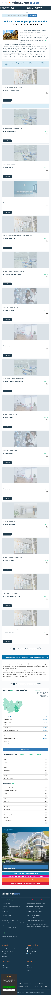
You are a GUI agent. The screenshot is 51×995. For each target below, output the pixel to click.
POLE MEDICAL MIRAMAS (8, 830)
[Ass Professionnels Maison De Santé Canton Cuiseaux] (25, 224)
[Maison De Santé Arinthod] (25, 510)
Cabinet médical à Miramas (10, 862)
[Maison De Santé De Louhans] (25, 296)
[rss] (10, 3)
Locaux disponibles (30, 8)
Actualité (18, 7)
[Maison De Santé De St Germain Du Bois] (25, 260)
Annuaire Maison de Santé (4, 8)
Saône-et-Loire (25, 773)
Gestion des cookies (39, 992)
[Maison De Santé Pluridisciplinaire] (25, 546)
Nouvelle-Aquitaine (25, 814)
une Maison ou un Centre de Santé (36, 924)
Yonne (25, 775)
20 (37, 648)
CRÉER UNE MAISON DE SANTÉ (25, 880)
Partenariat (29, 967)
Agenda (24, 7)
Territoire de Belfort (25, 778)
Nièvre (25, 767)
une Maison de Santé (33, 915)
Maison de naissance (7, 917)
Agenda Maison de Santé (8, 951)
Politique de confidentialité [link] (8, 992)
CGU (3, 965)
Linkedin (31, 953)
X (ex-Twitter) (32, 951)
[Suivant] (39, 649)
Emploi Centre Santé (38, 8)
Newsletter (4, 956)
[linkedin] (7, 3)
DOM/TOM (25, 801)
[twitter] (5, 3)
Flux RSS (4, 953)
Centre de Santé (6, 908)
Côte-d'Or (25, 759)
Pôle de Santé (5, 911)
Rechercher (32, 15)
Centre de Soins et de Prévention (10, 920)
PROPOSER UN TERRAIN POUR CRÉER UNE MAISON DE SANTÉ (25, 883)
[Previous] (11, 649)
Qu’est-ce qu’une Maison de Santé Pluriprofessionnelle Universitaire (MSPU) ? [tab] (24, 657)
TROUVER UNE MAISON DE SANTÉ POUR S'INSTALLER (25, 873)
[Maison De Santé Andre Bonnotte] (25, 189)
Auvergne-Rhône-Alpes (25, 787)
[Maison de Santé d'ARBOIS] (25, 439)
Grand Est (25, 804)
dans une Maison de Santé (35, 920)
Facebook (31, 948)
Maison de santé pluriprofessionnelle (11, 906)
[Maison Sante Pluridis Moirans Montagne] (25, 367)
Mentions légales (6, 967)
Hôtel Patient (12, 8)
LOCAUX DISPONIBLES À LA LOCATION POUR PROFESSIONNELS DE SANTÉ (25, 876)
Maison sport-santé (6, 915)
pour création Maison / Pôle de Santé (37, 926)
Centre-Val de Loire (25, 796)
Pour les (7, 900)
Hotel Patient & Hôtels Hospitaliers (10, 927)
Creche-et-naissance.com (41, 983)
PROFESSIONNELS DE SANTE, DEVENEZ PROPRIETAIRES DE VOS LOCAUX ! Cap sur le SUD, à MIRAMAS (13, 867)
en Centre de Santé (33, 908)
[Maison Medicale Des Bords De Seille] (25, 117)
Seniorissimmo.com (23, 986)
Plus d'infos (7, 100)
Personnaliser (9, 989)
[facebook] (3, 3)
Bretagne (25, 793)
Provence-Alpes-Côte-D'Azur (25, 823)
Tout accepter (8, 987)
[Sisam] (25, 475)
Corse (25, 798)
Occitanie (25, 817)
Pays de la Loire (25, 820)
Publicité (28, 970)
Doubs (25, 762)
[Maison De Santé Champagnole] (25, 332)
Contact (28, 965)
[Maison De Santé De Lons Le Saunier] (25, 76)
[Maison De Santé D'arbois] (25, 403)
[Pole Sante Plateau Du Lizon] (25, 582)
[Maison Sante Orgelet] (25, 153)
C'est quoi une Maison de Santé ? (10, 936)
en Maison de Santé (35, 903)
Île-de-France (25, 809)
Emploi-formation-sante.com (25, 983)
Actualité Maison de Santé (8, 948)
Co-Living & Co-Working (41, 986)
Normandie (25, 812)
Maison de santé (6, 903)
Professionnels (47, 7)
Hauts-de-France (25, 806)
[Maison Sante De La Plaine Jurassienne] (25, 618)
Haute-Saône (25, 770)
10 (34, 648)
